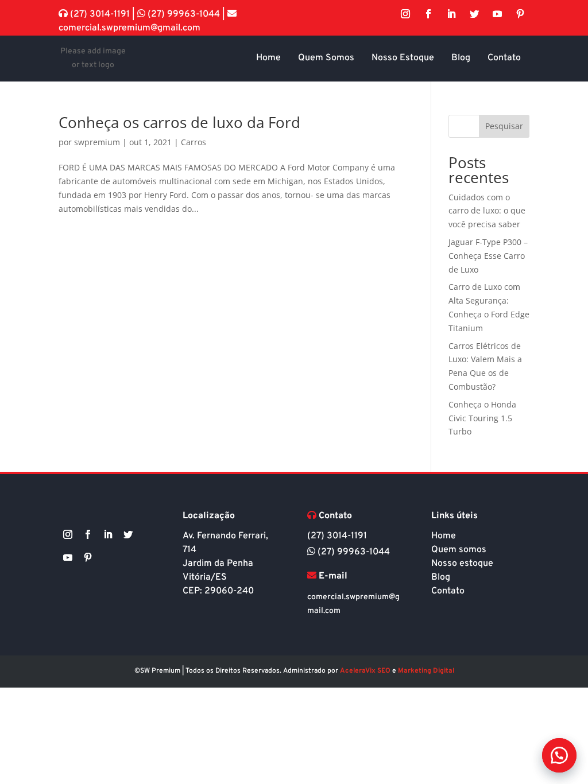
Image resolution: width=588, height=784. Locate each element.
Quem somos (458, 550)
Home (443, 536)
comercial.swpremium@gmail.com (129, 28)
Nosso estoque (462, 563)
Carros (193, 142)
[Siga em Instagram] (405, 14)
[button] (559, 755)
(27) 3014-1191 (100, 14)
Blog (440, 577)
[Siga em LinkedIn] (451, 14)
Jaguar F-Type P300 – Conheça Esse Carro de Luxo (488, 255)
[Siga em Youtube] (497, 14)
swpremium (97, 142)
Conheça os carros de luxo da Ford (179, 122)
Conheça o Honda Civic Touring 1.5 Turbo (482, 418)
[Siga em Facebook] (428, 14)
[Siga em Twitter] (474, 14)
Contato (448, 591)
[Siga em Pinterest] (520, 14)
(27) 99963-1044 (184, 14)
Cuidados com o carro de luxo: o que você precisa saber (486, 211)
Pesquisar (504, 126)
